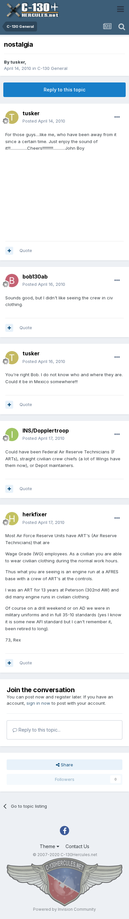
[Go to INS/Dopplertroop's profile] (12, 434)
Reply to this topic (64, 89)
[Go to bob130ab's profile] (12, 280)
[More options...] (117, 117)
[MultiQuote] (9, 251)
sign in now (38, 703)
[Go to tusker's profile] (12, 117)
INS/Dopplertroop (45, 430)
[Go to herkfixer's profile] (12, 518)
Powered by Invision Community (64, 909)
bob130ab (35, 276)
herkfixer (34, 514)
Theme (48, 846)
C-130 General (52, 68)
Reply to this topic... (39, 730)
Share (66, 764)
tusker (18, 62)
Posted (43, 121)
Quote (26, 250)
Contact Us (77, 846)
